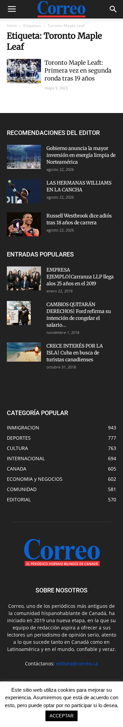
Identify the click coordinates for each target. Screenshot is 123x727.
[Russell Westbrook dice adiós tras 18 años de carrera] (24, 224)
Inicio (12, 25)
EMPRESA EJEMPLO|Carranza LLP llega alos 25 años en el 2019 (80, 277)
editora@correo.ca (77, 663)
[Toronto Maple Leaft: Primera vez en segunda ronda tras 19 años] (24, 71)
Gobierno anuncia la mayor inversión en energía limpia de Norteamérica (80, 155)
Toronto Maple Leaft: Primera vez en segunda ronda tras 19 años (77, 70)
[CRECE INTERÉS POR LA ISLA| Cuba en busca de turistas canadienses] (24, 352)
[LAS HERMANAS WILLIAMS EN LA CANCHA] (24, 191)
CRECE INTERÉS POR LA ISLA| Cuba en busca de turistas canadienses (74, 353)
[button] (113, 9)
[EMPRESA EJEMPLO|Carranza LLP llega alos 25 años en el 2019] (24, 278)
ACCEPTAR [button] (61, 715)
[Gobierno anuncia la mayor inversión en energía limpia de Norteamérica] (24, 157)
